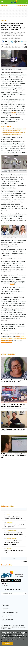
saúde (13, 113)
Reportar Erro (8, 619)
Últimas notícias (22, 5)
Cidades (3, 20)
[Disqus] (14, 481)
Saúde (12, 284)
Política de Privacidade (10, 612)
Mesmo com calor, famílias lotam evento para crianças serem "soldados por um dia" (13, 542)
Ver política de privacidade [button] (9, 639)
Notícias (24, 561)
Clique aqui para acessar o (13, 338)
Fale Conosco (7, 616)
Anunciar (6, 609)
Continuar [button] (7, 643)
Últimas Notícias (7, 506)
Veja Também (8, 354)
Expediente (6, 605)
